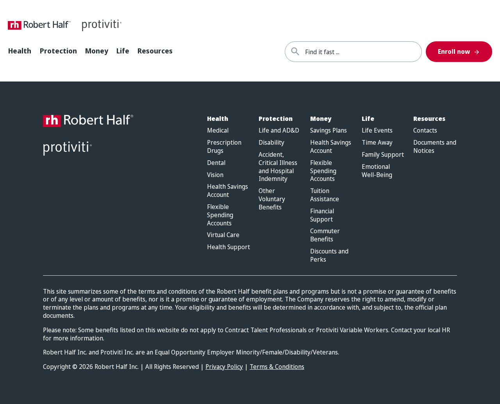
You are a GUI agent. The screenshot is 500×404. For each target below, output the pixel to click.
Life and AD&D (279, 130)
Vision (215, 175)
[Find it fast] (295, 52)
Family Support (383, 155)
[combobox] (363, 52)
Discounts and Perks (329, 255)
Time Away (377, 142)
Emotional (377, 171)
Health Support (228, 247)
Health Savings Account (227, 191)
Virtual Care (223, 235)
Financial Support (322, 215)
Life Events (377, 130)
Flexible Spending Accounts (220, 215)
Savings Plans (328, 130)
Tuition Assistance (324, 195)
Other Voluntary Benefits (272, 199)
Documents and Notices (434, 146)
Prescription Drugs (224, 146)
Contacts (425, 130)
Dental (216, 163)
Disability (271, 142)
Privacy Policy (224, 366)
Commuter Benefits (325, 235)
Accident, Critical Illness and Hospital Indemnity (278, 167)
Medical (218, 130)
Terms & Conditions (277, 366)
